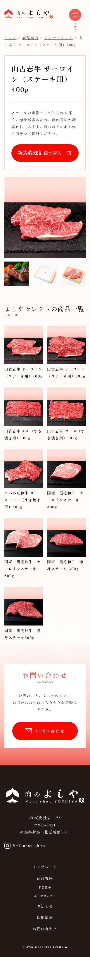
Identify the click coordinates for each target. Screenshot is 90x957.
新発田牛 (45, 887)
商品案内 (45, 878)
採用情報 (45, 917)
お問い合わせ (50, 731)
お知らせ (45, 906)
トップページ (45, 867)
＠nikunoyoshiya (29, 845)
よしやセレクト (45, 895)
